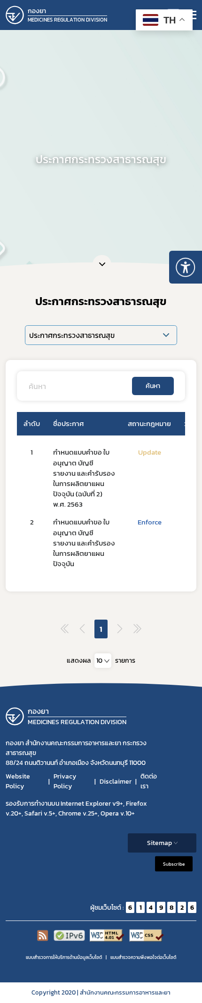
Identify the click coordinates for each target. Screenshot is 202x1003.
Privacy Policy (65, 781)
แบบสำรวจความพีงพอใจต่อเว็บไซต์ (143, 957)
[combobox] (102, 660)
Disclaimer (116, 781)
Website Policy (18, 781)
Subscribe (174, 864)
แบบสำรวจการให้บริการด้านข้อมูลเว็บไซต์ (64, 957)
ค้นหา (153, 386)
